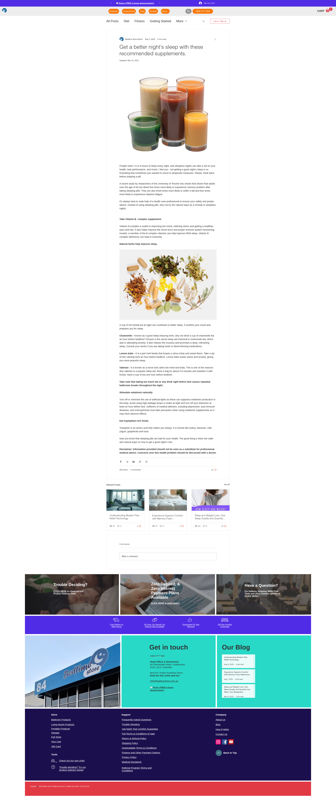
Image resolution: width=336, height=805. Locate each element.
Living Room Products (62, 724)
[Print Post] (146, 461)
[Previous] (111, 3)
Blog (218, 724)
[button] (329, 9)
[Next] (159, 3)
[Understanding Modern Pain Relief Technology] (125, 500)
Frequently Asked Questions (136, 719)
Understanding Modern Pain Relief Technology (124, 517)
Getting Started (160, 21)
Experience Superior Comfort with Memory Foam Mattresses (167, 517)
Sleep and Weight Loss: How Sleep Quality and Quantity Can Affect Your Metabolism (210, 517)
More (179, 21)
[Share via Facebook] (120, 461)
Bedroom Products (61, 719)
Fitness (140, 21)
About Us (220, 719)
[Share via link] (140, 461)
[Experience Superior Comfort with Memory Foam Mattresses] (168, 500)
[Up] (219, 753)
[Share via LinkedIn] (133, 461)
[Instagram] (218, 741)
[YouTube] (231, 741)
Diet (126, 21)
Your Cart (56, 741)
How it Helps (222, 729)
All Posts (112, 21)
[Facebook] (224, 741)
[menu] (5, 10)
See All (227, 484)
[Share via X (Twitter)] (127, 461)
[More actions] (215, 39)
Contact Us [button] (221, 734)
